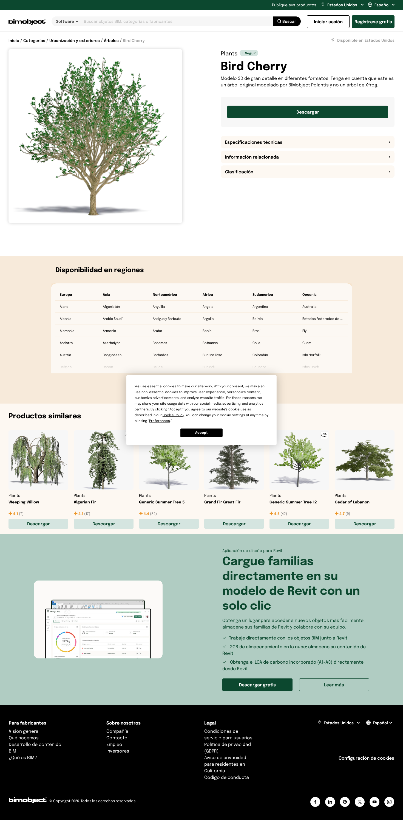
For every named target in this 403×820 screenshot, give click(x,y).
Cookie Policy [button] (173, 415)
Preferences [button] (159, 420)
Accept (201, 432)
